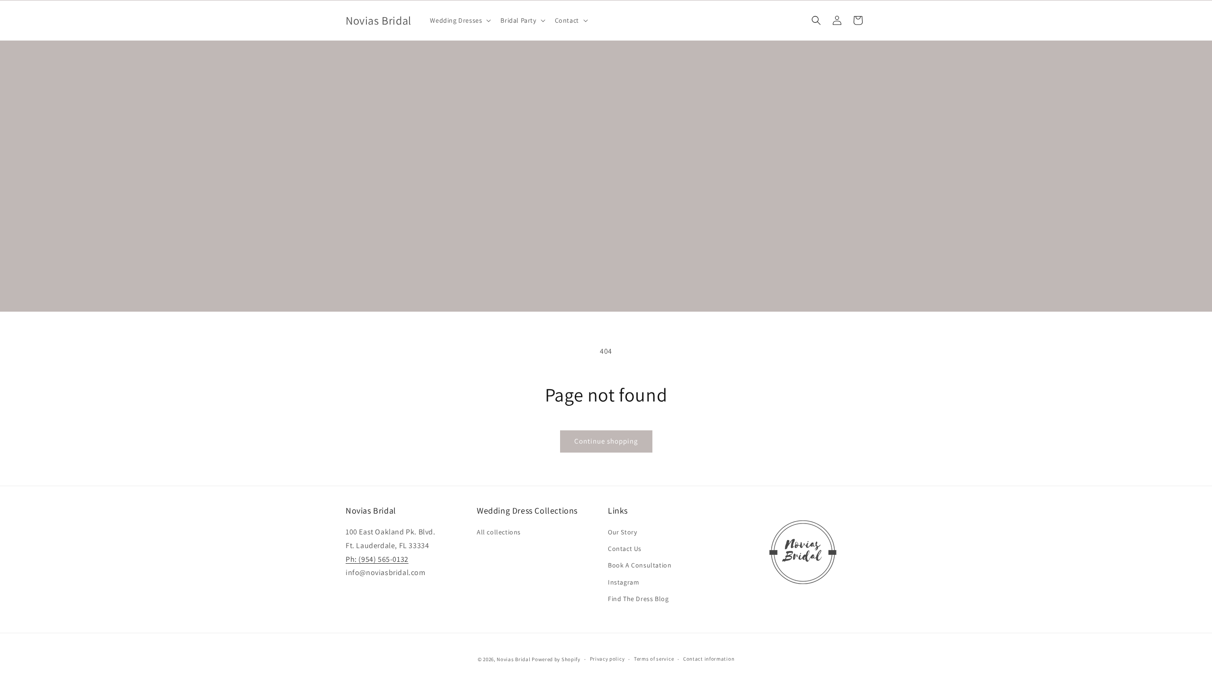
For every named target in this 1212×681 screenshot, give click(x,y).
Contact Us (625, 548)
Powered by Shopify (556, 659)
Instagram (623, 582)
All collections (499, 532)
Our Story (622, 532)
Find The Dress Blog (638, 598)
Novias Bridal (513, 659)
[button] (459, 20)
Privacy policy (607, 658)
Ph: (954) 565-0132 (377, 559)
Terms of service (654, 658)
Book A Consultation (639, 565)
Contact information (708, 658)
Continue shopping (606, 441)
